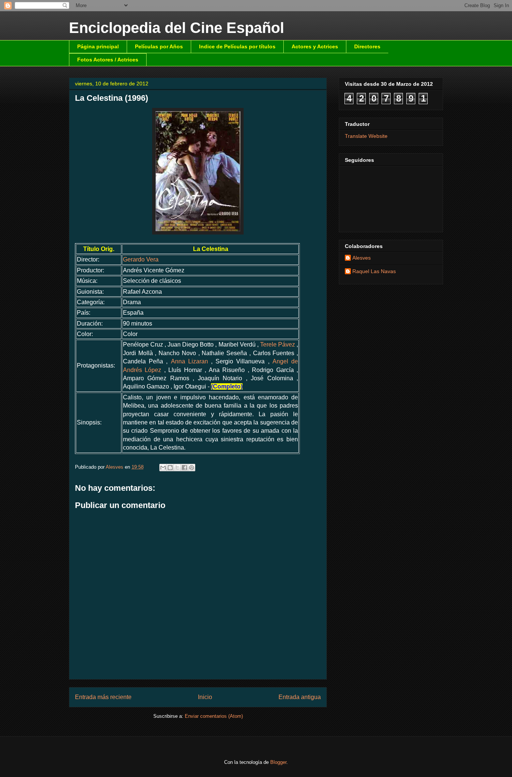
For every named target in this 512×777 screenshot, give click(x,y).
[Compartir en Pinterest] (191, 467)
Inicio (205, 697)
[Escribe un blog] (170, 467)
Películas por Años (159, 46)
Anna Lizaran (189, 361)
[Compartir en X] (177, 467)
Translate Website (366, 136)
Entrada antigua (299, 697)
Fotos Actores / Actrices (107, 60)
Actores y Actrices (315, 46)
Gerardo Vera (141, 259)
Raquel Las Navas (374, 271)
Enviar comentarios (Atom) (214, 716)
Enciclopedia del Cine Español (176, 27)
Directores (367, 46)
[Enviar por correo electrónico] (163, 467)
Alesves (361, 258)
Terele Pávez (277, 344)
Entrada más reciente (103, 697)
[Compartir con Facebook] (184, 467)
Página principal (98, 46)
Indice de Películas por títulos (237, 46)
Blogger (278, 762)
